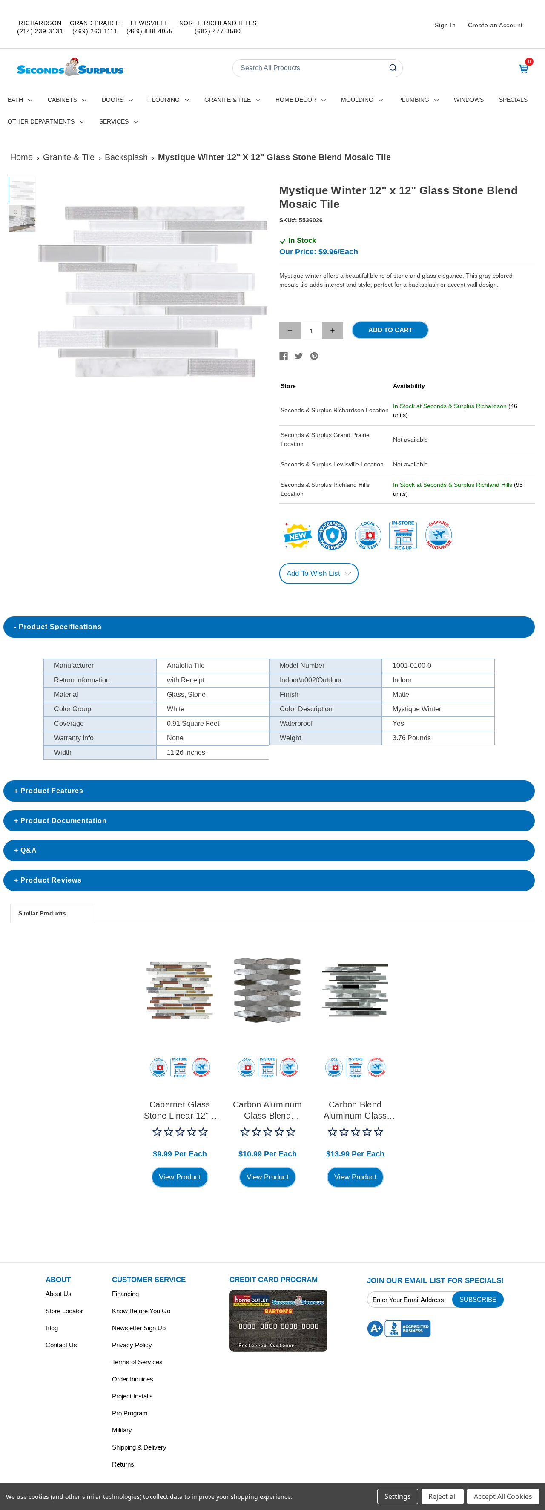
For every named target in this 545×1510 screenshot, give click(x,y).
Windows (469, 99)
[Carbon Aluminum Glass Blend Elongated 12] (267, 990)
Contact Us (61, 1345)
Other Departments (41, 121)
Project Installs (132, 1396)
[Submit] (392, 68)
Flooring (164, 99)
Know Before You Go (141, 1310)
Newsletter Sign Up (139, 1328)
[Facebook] (283, 356)
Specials (513, 99)
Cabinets (62, 99)
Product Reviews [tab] (51, 880)
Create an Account (495, 25)
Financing (125, 1293)
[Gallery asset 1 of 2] (152, 291)
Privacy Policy (132, 1345)
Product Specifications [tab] (60, 626)
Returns (123, 1464)
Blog (52, 1328)
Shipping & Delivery (139, 1447)
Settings (397, 1496)
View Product (180, 1177)
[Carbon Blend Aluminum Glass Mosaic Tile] (355, 990)
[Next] (255, 291)
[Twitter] (299, 356)
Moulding (357, 99)
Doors (112, 99)
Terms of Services (137, 1362)
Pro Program (130, 1413)
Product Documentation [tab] (63, 820)
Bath (15, 99)
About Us (59, 1293)
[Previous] (49, 291)
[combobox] (317, 68)
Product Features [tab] (51, 790)
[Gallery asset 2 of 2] (22, 218)
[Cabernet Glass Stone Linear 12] (179, 990)
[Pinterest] (314, 356)
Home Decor (295, 99)
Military (122, 1430)
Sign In (445, 25)
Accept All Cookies (503, 1496)
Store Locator (64, 1310)
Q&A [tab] (28, 850)
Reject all (442, 1496)
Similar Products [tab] (42, 913)
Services (114, 121)
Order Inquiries (132, 1379)
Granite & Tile (227, 99)
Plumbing (413, 99)
